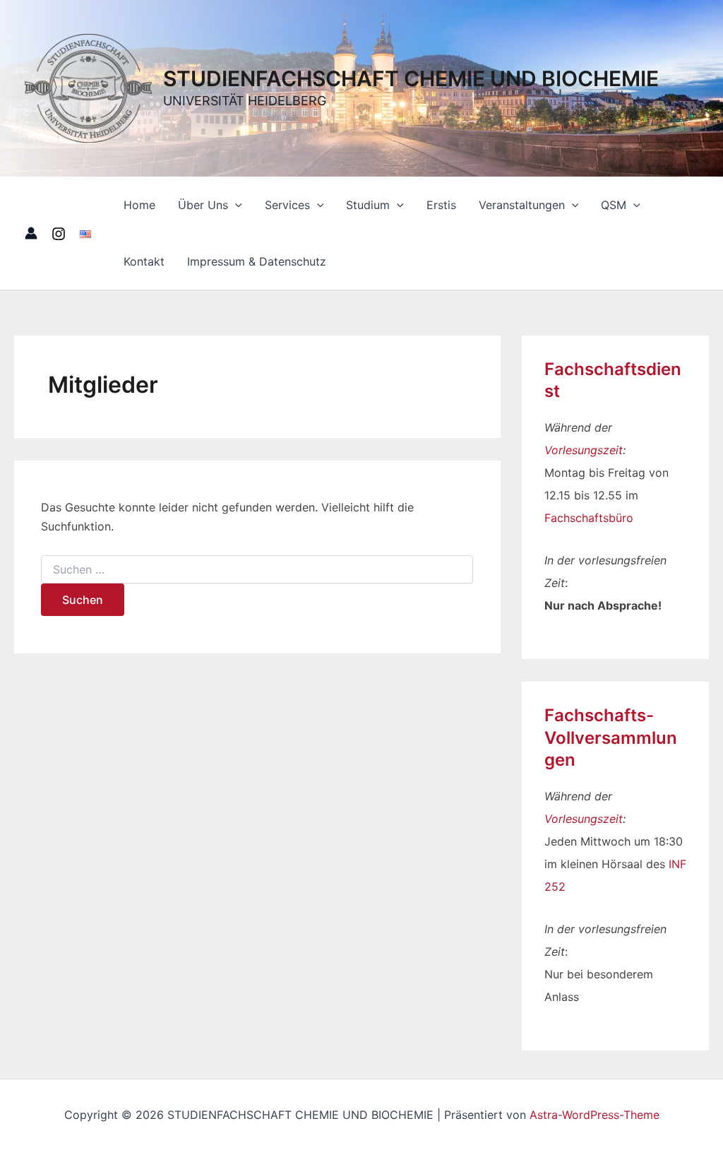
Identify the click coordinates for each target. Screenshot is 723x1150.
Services (287, 205)
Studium (368, 205)
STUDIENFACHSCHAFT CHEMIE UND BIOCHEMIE (411, 78)
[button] (235, 205)
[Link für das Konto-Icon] (31, 233)
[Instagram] (59, 234)
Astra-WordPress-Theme (594, 1115)
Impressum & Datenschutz (256, 261)
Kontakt (144, 261)
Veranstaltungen (522, 205)
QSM (613, 205)
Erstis (441, 205)
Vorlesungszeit (583, 450)
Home (139, 205)
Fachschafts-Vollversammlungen (610, 737)
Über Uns (203, 205)
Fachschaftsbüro (588, 518)
